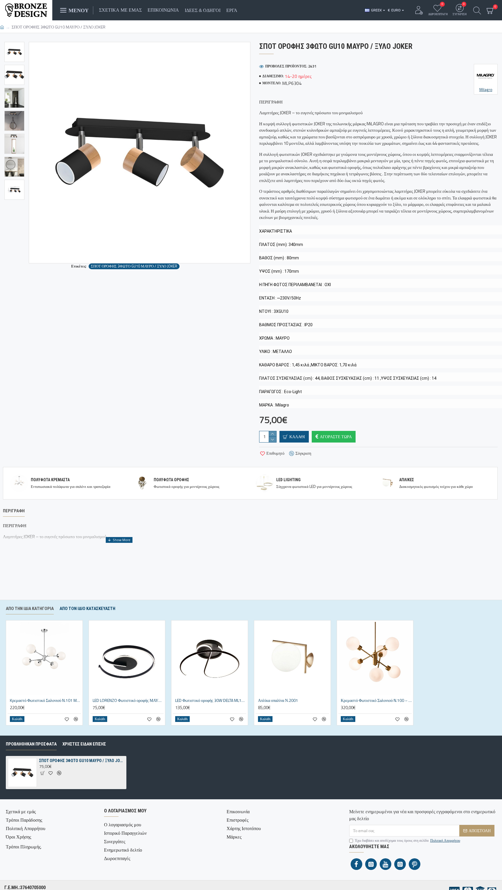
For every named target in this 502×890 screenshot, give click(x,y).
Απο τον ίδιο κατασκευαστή (87, 608)
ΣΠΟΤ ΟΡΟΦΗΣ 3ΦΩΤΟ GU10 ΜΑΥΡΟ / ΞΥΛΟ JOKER (134, 266)
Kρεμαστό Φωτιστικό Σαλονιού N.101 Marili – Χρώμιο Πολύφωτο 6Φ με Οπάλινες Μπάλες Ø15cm (45, 700)
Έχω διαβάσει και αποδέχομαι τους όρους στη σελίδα (407, 840)
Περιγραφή (14, 510)
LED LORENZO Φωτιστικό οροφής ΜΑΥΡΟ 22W (128, 700)
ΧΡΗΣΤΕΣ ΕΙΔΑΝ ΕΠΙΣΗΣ (84, 744)
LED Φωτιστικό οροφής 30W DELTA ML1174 (210, 700)
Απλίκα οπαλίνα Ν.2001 (278, 700)
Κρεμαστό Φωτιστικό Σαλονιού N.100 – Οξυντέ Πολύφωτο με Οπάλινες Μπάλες (376, 700)
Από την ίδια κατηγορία (30, 608)
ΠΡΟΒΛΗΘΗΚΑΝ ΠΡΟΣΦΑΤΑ (31, 744)
